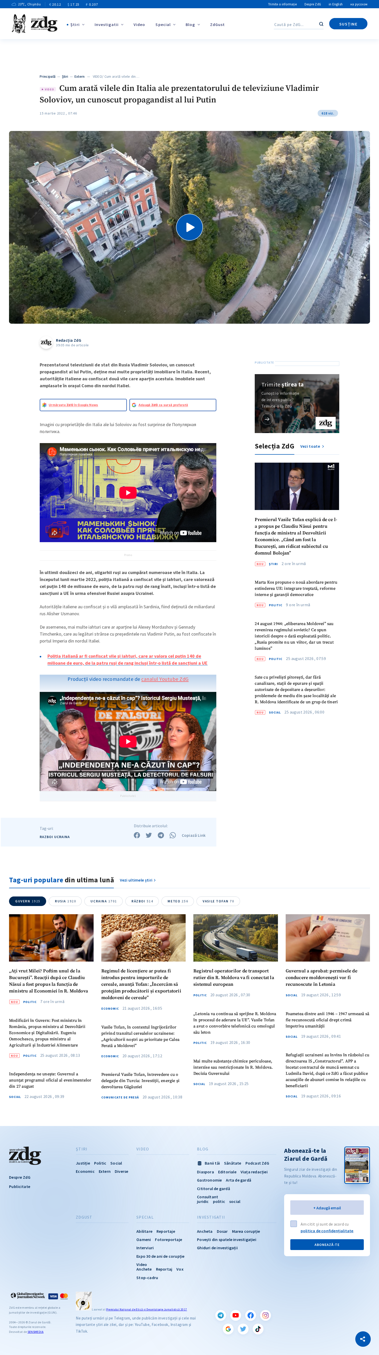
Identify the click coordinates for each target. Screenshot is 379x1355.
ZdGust (217, 24)
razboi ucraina (55, 836)
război (142, 901)
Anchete (144, 1269)
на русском (358, 4)
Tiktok (258, 1329)
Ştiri (75, 24)
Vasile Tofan (218, 901)
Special (163, 24)
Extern (80, 76)
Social (275, 712)
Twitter (243, 1329)
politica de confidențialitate (327, 1230)
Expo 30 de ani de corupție (160, 1256)
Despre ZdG (312, 4)
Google (228, 1329)
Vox (180, 1269)
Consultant (207, 1196)
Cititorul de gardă (213, 1188)
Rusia (65, 901)
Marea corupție (246, 1231)
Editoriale (227, 1171)
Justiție (83, 1163)
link (267, 419)
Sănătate (232, 1163)
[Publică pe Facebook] (137, 835)
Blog (190, 24)
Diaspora (205, 1171)
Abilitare (144, 1231)
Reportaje (165, 1231)
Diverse (121, 1171)
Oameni (143, 1239)
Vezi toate (310, 446)
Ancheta (204, 1231)
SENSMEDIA (36, 1332)
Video (139, 24)
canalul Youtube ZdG (165, 679)
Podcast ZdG (257, 1163)
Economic (110, 1008)
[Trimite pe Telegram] (161, 835)
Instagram (265, 1315)
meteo (178, 901)
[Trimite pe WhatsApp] (172, 835)
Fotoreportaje (168, 1239)
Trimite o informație (282, 4)
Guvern (27, 901)
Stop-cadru (147, 1277)
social (234, 1201)
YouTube (235, 1315)
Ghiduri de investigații (217, 1247)
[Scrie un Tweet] (148, 835)
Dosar (222, 1231)
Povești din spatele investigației (226, 1239)
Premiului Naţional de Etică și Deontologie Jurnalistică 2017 (146, 1309)
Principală (47, 76)
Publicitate (19, 1186)
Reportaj (164, 1269)
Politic (275, 605)
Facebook (250, 1315)
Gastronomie (209, 1180)
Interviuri (145, 1247)
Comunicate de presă (120, 1097)
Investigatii (107, 24)
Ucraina (103, 901)
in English (336, 4)
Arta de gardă (238, 1180)
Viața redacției (254, 1171)
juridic (203, 1201)
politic (219, 1201)
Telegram (220, 1315)
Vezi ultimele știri (136, 880)
